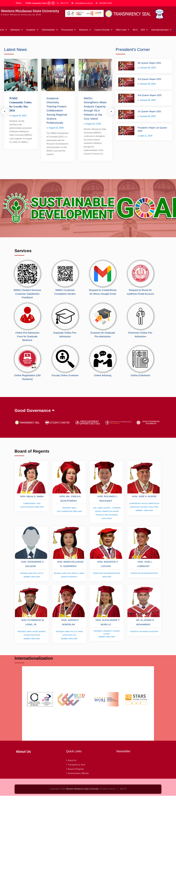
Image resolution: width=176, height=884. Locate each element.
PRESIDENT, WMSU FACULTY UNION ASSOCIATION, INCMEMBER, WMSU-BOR (69, 635)
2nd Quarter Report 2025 (149, 95)
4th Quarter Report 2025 (149, 63)
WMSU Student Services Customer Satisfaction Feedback (27, 294)
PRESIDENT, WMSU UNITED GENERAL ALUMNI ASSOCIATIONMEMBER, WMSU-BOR (32, 635)
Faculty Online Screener (65, 375)
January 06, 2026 (148, 68)
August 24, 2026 (18, 116)
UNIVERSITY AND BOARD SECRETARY (144, 631)
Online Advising (102, 375)
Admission (15, 30)
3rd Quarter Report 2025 (149, 79)
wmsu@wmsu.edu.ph (84, 3)
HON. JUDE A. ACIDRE (144, 496)
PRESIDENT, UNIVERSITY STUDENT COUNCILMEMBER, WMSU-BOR (107, 634)
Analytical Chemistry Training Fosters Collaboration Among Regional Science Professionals (57, 110)
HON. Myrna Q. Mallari (32, 496)
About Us (72, 760)
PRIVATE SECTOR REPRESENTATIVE (144, 573)
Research (83, 30)
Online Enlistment (140, 375)
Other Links (121, 30)
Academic (30, 30)
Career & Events (102, 30)
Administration (48, 30)
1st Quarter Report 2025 (149, 111)
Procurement (67, 30)
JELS (135, 30)
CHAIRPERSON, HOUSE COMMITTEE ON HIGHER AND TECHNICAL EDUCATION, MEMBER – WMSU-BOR (144, 507)
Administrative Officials (78, 773)
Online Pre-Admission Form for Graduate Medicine (27, 336)
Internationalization (160, 30)
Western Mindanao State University (30, 11)
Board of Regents (76, 769)
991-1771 (64, 3)
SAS (143, 30)
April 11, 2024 (146, 136)
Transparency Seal (76, 765)
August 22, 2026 (56, 128)
